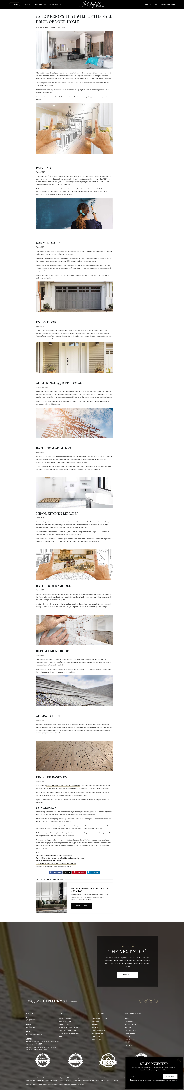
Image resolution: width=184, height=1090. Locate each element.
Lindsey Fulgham (43, 27)
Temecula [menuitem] (129, 1021)
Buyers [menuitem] (95, 1024)
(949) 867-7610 (31, 1027)
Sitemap (54, 1084)
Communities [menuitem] (40, 4)
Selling (53, 27)
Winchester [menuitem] (130, 1033)
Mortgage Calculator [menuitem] (69, 1033)
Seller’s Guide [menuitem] (65, 1021)
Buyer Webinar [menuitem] (55, 4)
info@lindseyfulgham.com (35, 1034)
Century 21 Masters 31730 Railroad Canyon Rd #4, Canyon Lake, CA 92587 (42, 1043)
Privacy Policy (43, 1084)
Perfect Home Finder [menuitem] (68, 1030)
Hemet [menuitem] (127, 1042)
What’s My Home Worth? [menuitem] (70, 1027)
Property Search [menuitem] (99, 1018)
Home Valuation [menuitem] (151, 4)
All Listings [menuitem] (64, 1024)
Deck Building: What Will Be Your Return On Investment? (56, 863)
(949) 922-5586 (168, 4)
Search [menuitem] (27, 4)
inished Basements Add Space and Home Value (63, 785)
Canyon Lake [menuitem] (130, 1024)
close (179, 1060)
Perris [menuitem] (127, 1036)
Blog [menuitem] (61, 1036)
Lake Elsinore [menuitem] (130, 1030)
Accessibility (62, 1084)
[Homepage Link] (92, 4)
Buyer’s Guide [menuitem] (65, 1018)
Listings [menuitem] (95, 1021)
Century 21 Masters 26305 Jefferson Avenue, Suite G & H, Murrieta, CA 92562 (41, 1048)
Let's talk (127, 975)
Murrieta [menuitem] (129, 1018)
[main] (92, 465)
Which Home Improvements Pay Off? (49, 861)
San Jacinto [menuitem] (130, 1039)
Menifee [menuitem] (128, 1027)
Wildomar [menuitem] (129, 1045)
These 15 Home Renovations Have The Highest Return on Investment (60, 858)
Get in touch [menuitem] (98, 1039)
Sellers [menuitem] (95, 1027)
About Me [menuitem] (96, 1036)
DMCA (68, 1084)
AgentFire (81, 1084)
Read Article (81, 906)
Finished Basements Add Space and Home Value (53, 866)
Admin (50, 1084)
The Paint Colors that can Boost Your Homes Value (54, 855)
